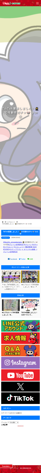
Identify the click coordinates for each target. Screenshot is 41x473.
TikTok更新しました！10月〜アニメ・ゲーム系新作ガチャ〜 (11, 287)
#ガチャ (35, 244)
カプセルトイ (5, 237)
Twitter (23, 259)
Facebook (13, 259)
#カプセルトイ (8, 247)
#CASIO (6, 249)
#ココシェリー (19, 247)
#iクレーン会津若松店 (16, 244)
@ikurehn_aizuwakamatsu (12, 242)
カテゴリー (5, 413)
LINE (31, 259)
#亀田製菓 (28, 247)
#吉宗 (35, 247)
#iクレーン (28, 244)
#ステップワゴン (15, 249)
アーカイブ (5, 422)
